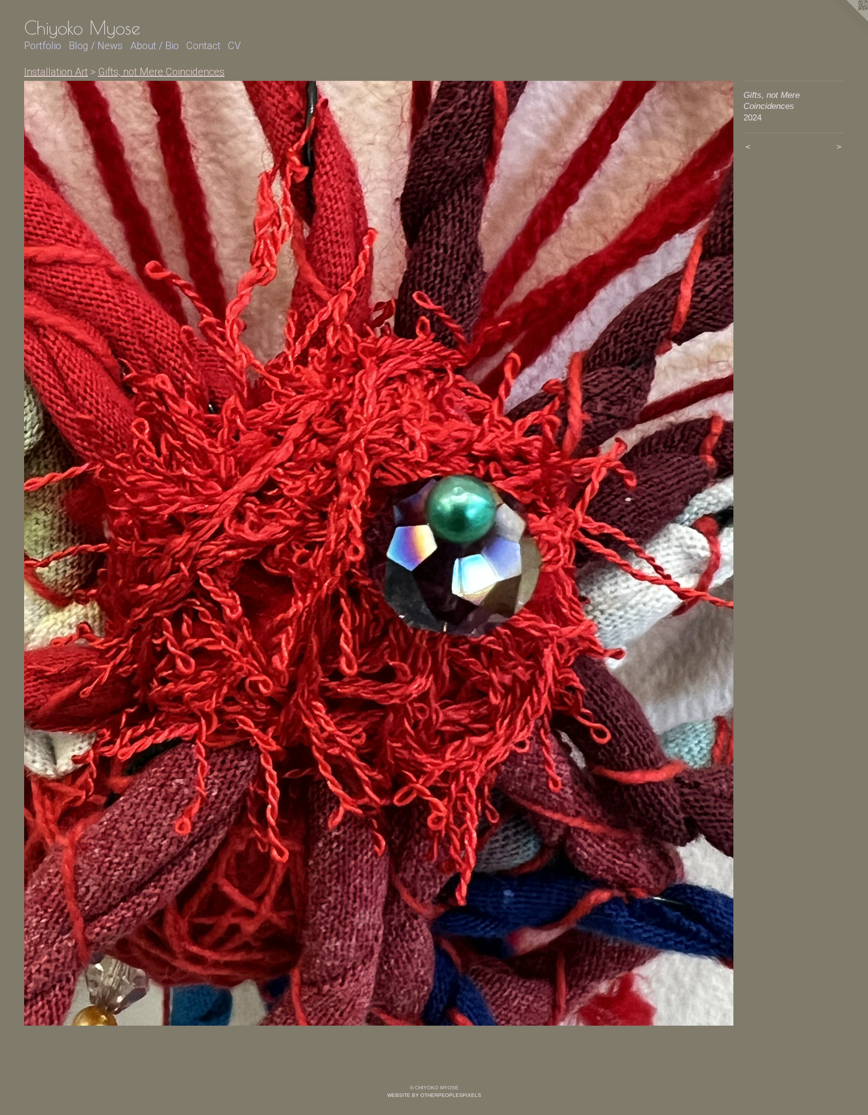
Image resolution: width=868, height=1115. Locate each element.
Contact (203, 46)
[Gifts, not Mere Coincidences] (378, 553)
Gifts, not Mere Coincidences (161, 72)
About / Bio (154, 46)
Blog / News (96, 46)
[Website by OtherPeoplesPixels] (848, 20)
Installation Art (56, 72)
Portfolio (42, 46)
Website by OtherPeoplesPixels (434, 1095)
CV (234, 46)
